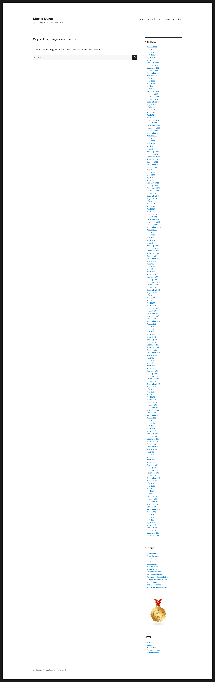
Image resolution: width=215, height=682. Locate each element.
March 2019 (151, 274)
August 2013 (152, 449)
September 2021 (153, 196)
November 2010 (153, 536)
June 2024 (151, 110)
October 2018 (152, 287)
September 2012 (153, 478)
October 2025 (152, 71)
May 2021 (151, 206)
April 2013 (151, 460)
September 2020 (154, 227)
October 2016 (152, 350)
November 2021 (153, 191)
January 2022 (152, 185)
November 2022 (153, 159)
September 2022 (154, 165)
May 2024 (151, 112)
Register (150, 642)
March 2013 (151, 462)
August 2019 (152, 261)
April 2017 (151, 334)
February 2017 (152, 340)
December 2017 (153, 314)
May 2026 (151, 55)
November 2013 (153, 442)
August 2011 (151, 512)
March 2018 (151, 306)
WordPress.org (153, 653)
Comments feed (153, 650)
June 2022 (151, 172)
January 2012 (152, 499)
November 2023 (153, 128)
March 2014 (151, 431)
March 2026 (152, 60)
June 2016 (151, 361)
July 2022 (150, 170)
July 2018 (150, 295)
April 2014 (151, 428)
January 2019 (152, 280)
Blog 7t (149, 559)
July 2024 (151, 107)
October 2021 (152, 193)
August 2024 (152, 105)
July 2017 (150, 327)
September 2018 (153, 290)
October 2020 (152, 225)
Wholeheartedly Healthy (157, 587)
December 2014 (153, 408)
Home (141, 19)
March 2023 (152, 149)
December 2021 (153, 188)
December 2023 (153, 125)
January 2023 (152, 154)
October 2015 (152, 381)
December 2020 (153, 219)
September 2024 (154, 102)
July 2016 (150, 358)
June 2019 (151, 266)
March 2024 (152, 118)
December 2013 (153, 439)
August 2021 (152, 199)
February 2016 (152, 371)
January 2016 (152, 374)
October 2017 (152, 319)
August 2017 (151, 324)
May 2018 (151, 300)
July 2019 (150, 264)
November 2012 (153, 473)
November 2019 (153, 253)
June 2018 (151, 298)
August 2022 (152, 167)
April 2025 (151, 86)
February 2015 (152, 402)
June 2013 (151, 455)
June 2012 (151, 486)
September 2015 (153, 384)
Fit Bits (150, 561)
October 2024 (152, 99)
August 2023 (152, 136)
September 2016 (153, 353)
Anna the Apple (153, 556)
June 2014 (151, 423)
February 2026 (153, 63)
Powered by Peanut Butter (157, 577)
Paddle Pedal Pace (154, 574)
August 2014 (152, 418)
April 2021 (151, 209)
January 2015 (152, 405)
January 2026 (152, 65)
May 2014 (151, 426)
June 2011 (150, 517)
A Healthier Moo (153, 553)
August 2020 (152, 230)
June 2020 (151, 235)
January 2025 (152, 94)
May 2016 (150, 363)
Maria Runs (43, 19)
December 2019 (153, 251)
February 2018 (152, 308)
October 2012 (152, 475)
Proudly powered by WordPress (57, 670)
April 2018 (151, 303)
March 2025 (151, 89)
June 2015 (151, 392)
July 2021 (150, 201)
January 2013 (152, 468)
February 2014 (152, 434)
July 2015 (150, 389)
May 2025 (151, 84)
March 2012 (151, 494)
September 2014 (153, 415)
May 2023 (151, 144)
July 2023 (150, 138)
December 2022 (153, 157)
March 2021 (151, 212)
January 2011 (152, 530)
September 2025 (153, 73)
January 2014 (152, 436)
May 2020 (151, 238)
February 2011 (152, 528)
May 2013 (151, 457)
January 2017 (152, 342)
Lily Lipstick (152, 564)
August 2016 (152, 355)
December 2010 (153, 533)
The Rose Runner (154, 585)
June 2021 (151, 204)
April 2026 (151, 57)
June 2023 (151, 141)
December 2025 (153, 68)
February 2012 (152, 496)
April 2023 (151, 146)
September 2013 (153, 447)
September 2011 (153, 509)
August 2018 (152, 293)
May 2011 (150, 520)
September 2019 (153, 259)
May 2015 (150, 394)
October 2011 (152, 507)
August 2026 (152, 47)
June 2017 (150, 329)
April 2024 (151, 115)
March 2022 (152, 180)
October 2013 (152, 444)
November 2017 (153, 316)
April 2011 (151, 523)
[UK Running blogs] (163, 612)
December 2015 (153, 376)
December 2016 (153, 345)
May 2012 (151, 489)
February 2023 (153, 152)
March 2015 (151, 400)
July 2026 (150, 50)
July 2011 (150, 515)
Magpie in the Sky (154, 567)
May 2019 (150, 269)
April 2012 (151, 491)
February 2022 (153, 183)
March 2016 (151, 368)
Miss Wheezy (152, 569)
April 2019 (151, 272)
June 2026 (151, 52)
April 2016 (151, 366)
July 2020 (151, 233)
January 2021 (152, 217)
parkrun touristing (173, 19)
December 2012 (153, 470)
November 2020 (153, 222)
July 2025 (150, 78)
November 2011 (153, 504)
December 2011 (153, 502)
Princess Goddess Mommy (158, 580)
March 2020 (152, 243)
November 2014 (153, 410)
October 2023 (152, 131)
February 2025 (153, 91)
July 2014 (150, 421)
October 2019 (152, 256)
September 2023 (154, 133)
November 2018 (153, 285)
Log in (149, 645)
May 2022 (151, 175)
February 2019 (152, 277)
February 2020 (153, 246)
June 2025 (151, 81)
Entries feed (152, 648)
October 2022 (152, 162)
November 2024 (153, 97)
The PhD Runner (153, 582)
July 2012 (150, 483)
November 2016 (153, 347)
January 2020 (152, 248)
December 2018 (153, 282)
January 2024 (152, 123)
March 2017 (151, 337)
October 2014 (152, 413)
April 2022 (151, 178)
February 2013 (152, 465)
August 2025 (152, 76)
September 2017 (153, 321)
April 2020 (151, 240)
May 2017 (150, 332)
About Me (152, 19)
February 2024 (153, 120)
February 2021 (153, 214)
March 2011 (151, 525)
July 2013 (150, 452)
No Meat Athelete (154, 572)
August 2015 (152, 387)
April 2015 (151, 397)
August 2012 (152, 481)
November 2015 (153, 379)
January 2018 (152, 311)
